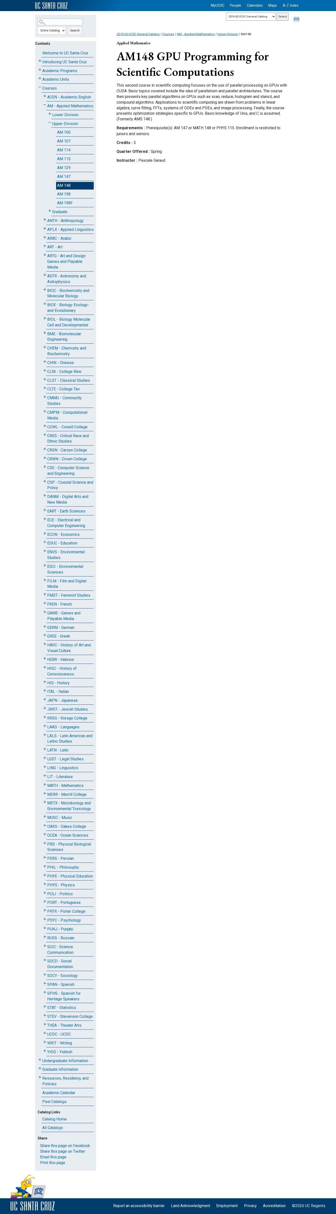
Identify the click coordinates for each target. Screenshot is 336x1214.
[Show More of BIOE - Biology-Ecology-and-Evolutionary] (45, 303)
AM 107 (64, 141)
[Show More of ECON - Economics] (45, 533)
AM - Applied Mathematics (70, 106)
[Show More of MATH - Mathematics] (45, 784)
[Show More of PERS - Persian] (45, 857)
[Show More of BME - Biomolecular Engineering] (45, 332)
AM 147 (64, 176)
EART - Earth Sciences (66, 511)
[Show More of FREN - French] (45, 603)
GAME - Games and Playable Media (63, 616)
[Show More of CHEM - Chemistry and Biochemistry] (45, 347)
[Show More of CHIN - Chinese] (45, 361)
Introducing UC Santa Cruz (64, 62)
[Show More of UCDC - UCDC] (45, 1033)
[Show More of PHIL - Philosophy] (45, 866)
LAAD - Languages (63, 727)
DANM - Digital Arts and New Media (67, 499)
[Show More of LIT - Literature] (45, 775)
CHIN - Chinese (60, 362)
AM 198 (64, 194)
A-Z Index (290, 5)
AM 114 (64, 150)
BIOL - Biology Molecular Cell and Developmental (68, 322)
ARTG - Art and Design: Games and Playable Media (66, 262)
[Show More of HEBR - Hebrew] (45, 658)
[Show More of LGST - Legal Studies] (45, 758)
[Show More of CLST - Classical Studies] (45, 379)
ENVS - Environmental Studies (66, 555)
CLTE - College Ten (63, 389)
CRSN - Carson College (67, 450)
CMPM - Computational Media (67, 415)
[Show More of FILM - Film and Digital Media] (45, 580)
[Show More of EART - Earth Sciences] (45, 510)
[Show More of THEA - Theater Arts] (45, 1024)
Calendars (255, 5)
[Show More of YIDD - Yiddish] (45, 1051)
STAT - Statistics (61, 1007)
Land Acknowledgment (190, 1205)
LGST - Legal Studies (65, 759)
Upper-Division (65, 123)
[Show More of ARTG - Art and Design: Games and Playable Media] (45, 254)
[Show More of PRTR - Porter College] (45, 910)
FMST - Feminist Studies (68, 595)
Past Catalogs (54, 1101)
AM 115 (64, 159)
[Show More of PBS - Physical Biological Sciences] (45, 843)
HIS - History (58, 683)
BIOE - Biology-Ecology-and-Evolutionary (68, 308)
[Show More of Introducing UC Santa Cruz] (40, 61)
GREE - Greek (58, 636)
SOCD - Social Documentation (60, 964)
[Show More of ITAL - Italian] (45, 690)
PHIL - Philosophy (63, 867)
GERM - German (60, 627)
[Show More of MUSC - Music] (45, 816)
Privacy (250, 1205)
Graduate (59, 211)
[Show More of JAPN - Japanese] (45, 699)
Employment (227, 1205)
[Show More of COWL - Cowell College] (45, 426)
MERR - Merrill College (67, 794)
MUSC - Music (59, 817)
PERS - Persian (60, 858)
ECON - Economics (63, 534)
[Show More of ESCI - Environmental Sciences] (45, 565)
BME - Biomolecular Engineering (64, 337)
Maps (272, 5)
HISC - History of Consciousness (62, 671)
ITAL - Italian (58, 691)
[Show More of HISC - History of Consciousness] (45, 667)
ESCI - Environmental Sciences (65, 569)
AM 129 (64, 167)
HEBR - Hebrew (60, 659)
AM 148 (64, 185)
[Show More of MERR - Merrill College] (45, 793)
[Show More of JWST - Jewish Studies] (45, 708)
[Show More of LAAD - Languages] (45, 726)
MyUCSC (217, 5)
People (235, 5)
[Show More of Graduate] (49, 210)
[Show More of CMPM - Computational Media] (45, 411)
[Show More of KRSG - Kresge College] (45, 717)
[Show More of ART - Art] (45, 246)
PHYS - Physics (61, 885)
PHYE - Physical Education (70, 876)
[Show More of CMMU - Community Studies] (45, 396)
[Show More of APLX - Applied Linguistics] (45, 228)
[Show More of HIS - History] (45, 682)
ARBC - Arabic (59, 238)
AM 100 (64, 132)
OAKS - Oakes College (66, 826)
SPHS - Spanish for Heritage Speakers (64, 996)
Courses (49, 88)
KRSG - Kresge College (67, 718)
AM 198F (65, 203)
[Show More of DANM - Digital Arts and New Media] (45, 495)
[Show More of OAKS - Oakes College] (45, 825)
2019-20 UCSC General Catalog (138, 34)
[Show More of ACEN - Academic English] (45, 96)
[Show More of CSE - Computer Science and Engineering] (45, 466)
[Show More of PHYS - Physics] (45, 884)
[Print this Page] (297, 19)
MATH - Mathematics (65, 785)
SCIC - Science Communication (60, 949)
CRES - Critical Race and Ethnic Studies (68, 438)
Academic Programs (59, 70)
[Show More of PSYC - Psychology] (45, 919)
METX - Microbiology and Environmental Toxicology (69, 806)
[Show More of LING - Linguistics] (45, 766)
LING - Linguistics (62, 768)
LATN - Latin (57, 750)
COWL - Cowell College (67, 427)
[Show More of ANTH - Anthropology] (45, 219)
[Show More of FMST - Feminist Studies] (45, 594)
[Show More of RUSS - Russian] (45, 937)
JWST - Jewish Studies (67, 709)
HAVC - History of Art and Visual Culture (69, 648)
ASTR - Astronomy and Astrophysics (66, 279)
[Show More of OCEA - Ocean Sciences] (45, 834)
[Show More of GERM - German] (45, 626)
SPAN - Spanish (61, 984)
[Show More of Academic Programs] (40, 69)
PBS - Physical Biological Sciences (69, 847)
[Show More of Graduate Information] (40, 1068)
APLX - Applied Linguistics (70, 229)
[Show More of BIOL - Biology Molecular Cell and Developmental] (45, 318)
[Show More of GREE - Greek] (45, 635)
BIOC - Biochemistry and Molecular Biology (68, 293)
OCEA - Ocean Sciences (67, 835)
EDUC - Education (62, 543)
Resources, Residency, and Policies (65, 1081)
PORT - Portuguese (64, 902)
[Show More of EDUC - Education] (45, 542)
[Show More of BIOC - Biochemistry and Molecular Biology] (45, 289)
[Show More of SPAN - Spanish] (45, 983)
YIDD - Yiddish (59, 1052)
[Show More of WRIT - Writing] (45, 1042)
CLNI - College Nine (64, 371)
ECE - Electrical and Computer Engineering (66, 523)
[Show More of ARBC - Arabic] (45, 237)
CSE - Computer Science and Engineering (68, 470)
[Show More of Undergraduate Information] (40, 1059)
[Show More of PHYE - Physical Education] (45, 875)
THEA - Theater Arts (64, 1025)
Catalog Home (54, 1119)
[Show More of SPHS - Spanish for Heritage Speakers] (45, 992)
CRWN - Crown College (67, 459)
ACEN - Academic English (69, 97)
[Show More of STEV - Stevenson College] (45, 1015)
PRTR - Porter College (66, 911)
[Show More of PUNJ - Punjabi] (45, 928)
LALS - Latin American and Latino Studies (69, 739)
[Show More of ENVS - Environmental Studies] (45, 551)
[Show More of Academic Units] (40, 78)
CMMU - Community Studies (64, 401)
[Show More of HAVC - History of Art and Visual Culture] (45, 644)
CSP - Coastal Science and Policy (70, 485)
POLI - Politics (60, 894)
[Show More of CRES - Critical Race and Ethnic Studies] (45, 434)
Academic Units (55, 79)
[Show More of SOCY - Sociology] (45, 974)
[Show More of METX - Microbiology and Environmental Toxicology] (45, 802)
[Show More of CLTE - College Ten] (45, 388)
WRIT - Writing (59, 1043)
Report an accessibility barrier (139, 1205)
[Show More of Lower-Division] (49, 113)
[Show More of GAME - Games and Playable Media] (45, 612)
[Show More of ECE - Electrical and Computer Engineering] (45, 519)
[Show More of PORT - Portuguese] (45, 901)
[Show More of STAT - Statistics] (45, 1006)
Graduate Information (60, 1069)
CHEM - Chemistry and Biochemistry (66, 351)
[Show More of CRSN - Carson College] (45, 449)
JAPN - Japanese (62, 700)
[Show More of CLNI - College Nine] (45, 370)
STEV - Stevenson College (70, 1016)
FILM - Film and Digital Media (66, 584)
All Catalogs (52, 1127)
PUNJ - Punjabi (60, 929)
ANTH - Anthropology (65, 220)
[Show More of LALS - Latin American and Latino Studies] (45, 734)
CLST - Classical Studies (68, 380)
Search (75, 30)
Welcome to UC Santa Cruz (65, 53)
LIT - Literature (60, 776)
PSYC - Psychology (64, 920)
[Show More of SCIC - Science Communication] (45, 945)
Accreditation (274, 1205)
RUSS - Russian (60, 938)
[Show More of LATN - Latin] (45, 749)
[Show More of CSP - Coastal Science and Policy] (45, 481)
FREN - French (59, 604)
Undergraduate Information (65, 1060)
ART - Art (54, 247)
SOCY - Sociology (62, 975)
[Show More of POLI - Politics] (45, 892)
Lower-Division (65, 114)
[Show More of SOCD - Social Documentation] (45, 960)
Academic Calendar (58, 1092)
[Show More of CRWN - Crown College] (45, 458)
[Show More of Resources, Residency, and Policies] (40, 1077)
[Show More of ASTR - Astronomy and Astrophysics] (45, 275)
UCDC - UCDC (59, 1034)
